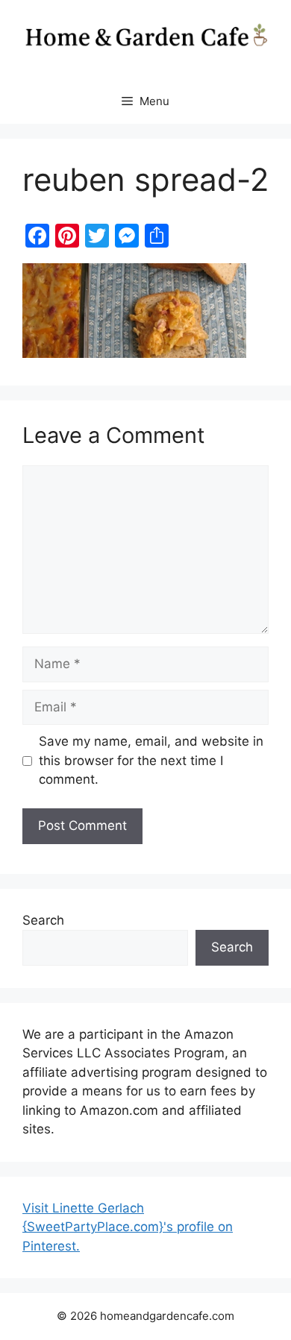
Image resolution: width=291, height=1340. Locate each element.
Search (43, 920)
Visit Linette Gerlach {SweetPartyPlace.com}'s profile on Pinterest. (127, 1227)
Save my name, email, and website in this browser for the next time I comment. (151, 760)
